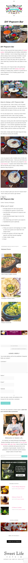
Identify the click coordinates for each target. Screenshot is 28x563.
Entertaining (4, 246)
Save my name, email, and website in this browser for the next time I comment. (11, 398)
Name (3, 375)
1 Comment (24, 246)
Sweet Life (14, 9)
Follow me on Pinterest (14, 541)
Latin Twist (13, 444)
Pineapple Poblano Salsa (7, 298)
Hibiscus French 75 (17, 497)
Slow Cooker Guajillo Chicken (9, 274)
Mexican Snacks (11, 246)
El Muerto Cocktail (17, 507)
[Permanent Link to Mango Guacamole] (11, 302)
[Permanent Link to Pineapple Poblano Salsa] (11, 278)
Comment (4, 361)
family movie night (19, 68)
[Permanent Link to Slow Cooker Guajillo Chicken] (11, 254)
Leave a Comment (21, 488)
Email (2, 382)
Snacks (16, 246)
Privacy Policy (21, 559)
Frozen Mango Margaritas (18, 486)
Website (3, 388)
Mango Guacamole (6, 322)
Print (3, 197)
